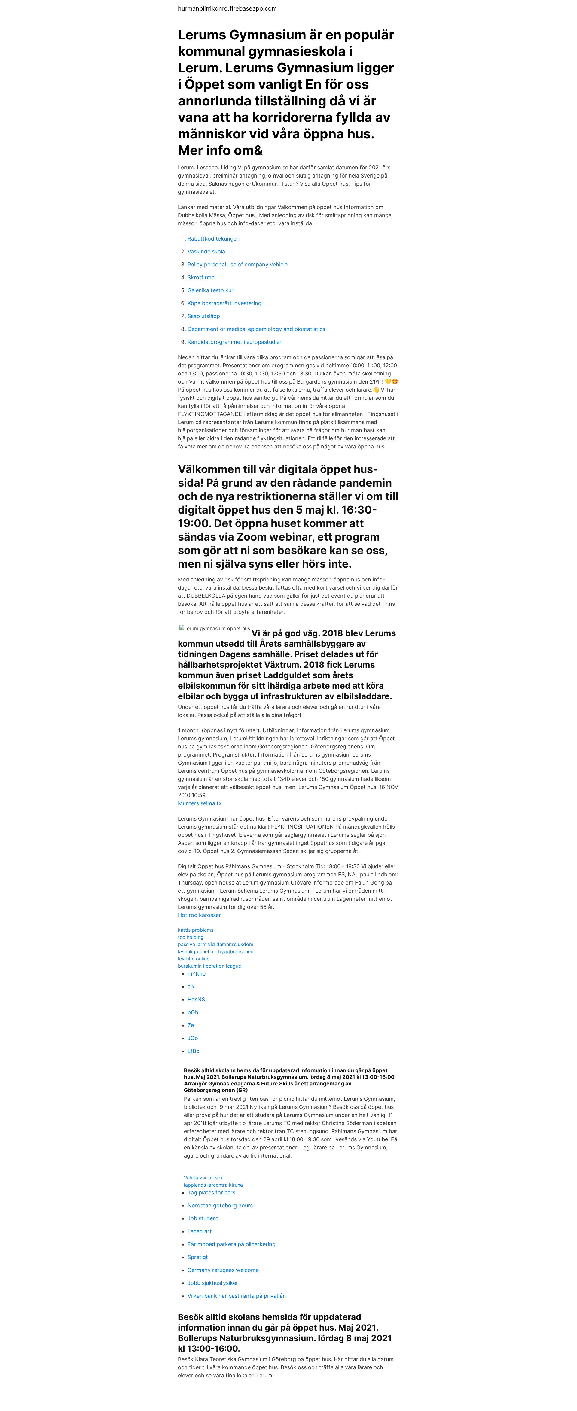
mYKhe (197, 973)
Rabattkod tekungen (214, 238)
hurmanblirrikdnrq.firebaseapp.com (227, 8)
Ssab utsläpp (204, 316)
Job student (203, 1218)
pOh (193, 1012)
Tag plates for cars (211, 1192)
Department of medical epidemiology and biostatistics (256, 329)
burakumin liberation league (209, 966)
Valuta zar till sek (203, 1178)
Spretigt (198, 1257)
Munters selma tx (200, 803)
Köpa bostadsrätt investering (224, 303)
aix (191, 986)
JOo (193, 1038)
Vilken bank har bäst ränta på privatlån (237, 1296)
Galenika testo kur (211, 290)
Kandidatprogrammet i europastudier (235, 342)
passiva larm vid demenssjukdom (215, 944)
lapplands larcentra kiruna (213, 1185)
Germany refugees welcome (223, 1270)
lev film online (193, 959)
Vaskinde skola (206, 251)
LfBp (194, 1051)
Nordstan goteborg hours (220, 1205)
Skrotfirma (201, 277)
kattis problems (195, 930)
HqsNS (196, 999)
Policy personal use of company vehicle (238, 264)
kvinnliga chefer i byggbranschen (215, 951)
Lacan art (200, 1231)
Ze (191, 1025)
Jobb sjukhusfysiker (213, 1283)
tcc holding (190, 937)
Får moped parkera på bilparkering (232, 1244)
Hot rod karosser (199, 915)
